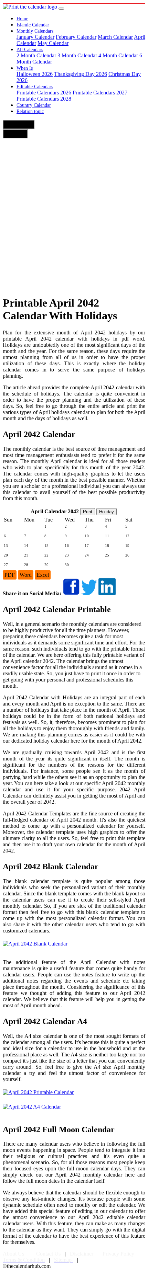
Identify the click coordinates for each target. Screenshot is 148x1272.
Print (87, 511)
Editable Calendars (35, 86)
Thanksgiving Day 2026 (80, 74)
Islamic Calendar (33, 24)
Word (26, 575)
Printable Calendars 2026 (44, 92)
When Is (25, 68)
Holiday (106, 511)
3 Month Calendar (77, 55)
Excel (42, 575)
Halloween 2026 (35, 74)
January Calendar (35, 37)
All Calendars (30, 49)
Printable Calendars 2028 (44, 99)
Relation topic (30, 111)
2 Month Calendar (36, 55)
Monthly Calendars (35, 31)
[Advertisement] (74, 215)
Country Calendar (34, 105)
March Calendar (115, 37)
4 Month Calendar (118, 55)
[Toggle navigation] (61, 9)
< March (19, 124)
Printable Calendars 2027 (100, 92)
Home (22, 18)
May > (15, 133)
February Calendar (76, 37)
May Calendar (53, 43)
